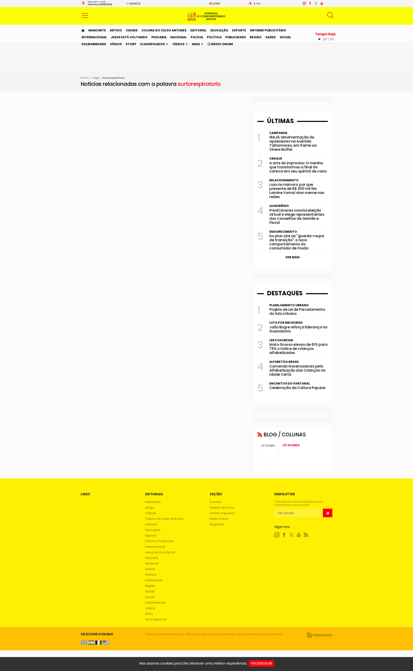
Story (131, 44)
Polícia (197, 37)
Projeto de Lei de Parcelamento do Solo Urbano (297, 311)
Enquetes (217, 524)
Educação (219, 30)
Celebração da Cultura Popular (297, 387)
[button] (85, 15)
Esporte (239, 30)
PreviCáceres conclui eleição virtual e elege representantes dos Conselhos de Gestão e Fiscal (296, 216)
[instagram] (304, 3)
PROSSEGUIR (261, 663)
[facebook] (309, 3)
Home (84, 78)
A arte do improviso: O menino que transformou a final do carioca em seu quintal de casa (297, 167)
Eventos (216, 502)
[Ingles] (106, 642)
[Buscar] (331, 15)
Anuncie (134, 3)
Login (216, 3)
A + (256, 3)
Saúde (270, 37)
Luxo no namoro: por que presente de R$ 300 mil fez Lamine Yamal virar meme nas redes (296, 190)
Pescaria (158, 37)
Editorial (198, 30)
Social (285, 37)
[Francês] (98, 642)
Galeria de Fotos (222, 507)
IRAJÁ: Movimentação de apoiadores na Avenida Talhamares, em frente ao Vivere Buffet (293, 143)
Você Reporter (156, 619)
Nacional (178, 37)
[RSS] (306, 535)
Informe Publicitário (268, 30)
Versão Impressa (222, 513)
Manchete (97, 30)
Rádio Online (222, 44)
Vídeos (116, 44)
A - (260, 3)
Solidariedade (94, 44)
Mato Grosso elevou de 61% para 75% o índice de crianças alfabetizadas (298, 348)
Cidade (132, 30)
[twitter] (315, 3)
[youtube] (321, 3)
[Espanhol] (91, 642)
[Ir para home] (83, 30)
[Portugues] (84, 642)
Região (256, 37)
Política (214, 37)
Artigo (116, 30)
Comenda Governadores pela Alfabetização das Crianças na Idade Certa (297, 370)
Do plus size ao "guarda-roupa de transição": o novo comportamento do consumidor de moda (296, 242)
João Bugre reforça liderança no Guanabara (298, 329)
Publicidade (235, 37)
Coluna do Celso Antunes (164, 30)
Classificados (152, 44)
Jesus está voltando (129, 37)
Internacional (94, 37)
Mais (196, 44)
